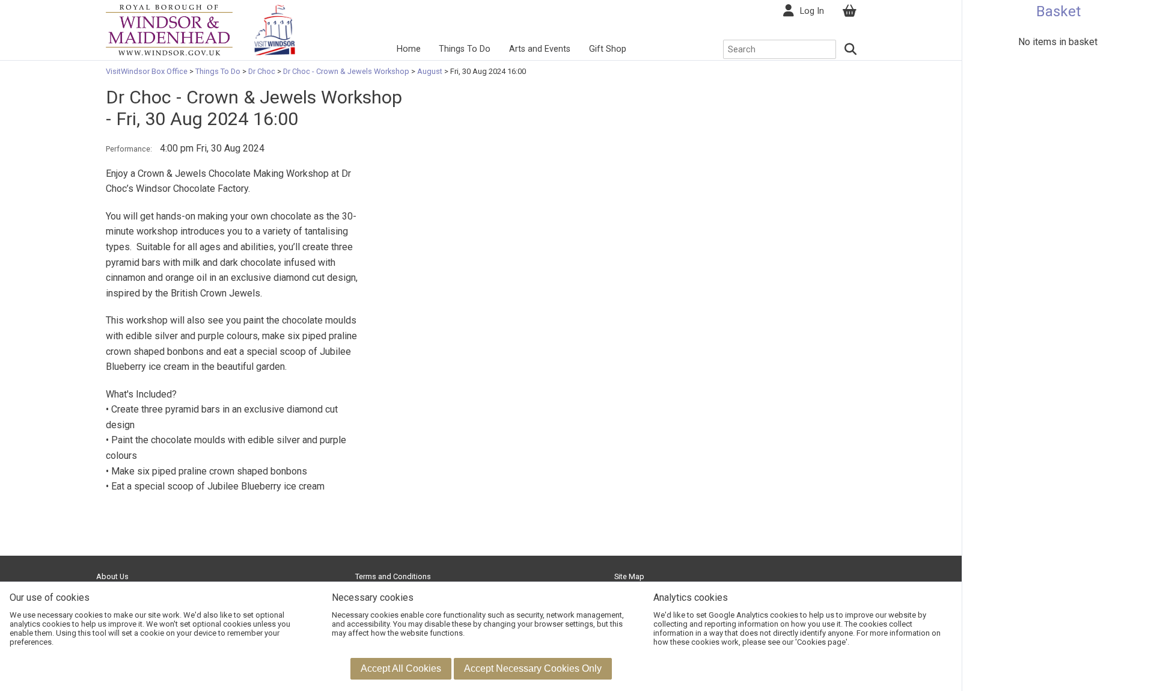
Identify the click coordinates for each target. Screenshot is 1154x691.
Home (409, 49)
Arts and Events (539, 49)
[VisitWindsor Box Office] (169, 29)
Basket (1058, 11)
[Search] (851, 49)
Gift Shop (607, 49)
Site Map (629, 576)
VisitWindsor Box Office (147, 71)
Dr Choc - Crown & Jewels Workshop (346, 71)
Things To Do (464, 49)
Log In (812, 11)
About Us (112, 576)
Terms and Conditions (393, 576)
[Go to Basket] (849, 11)
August (429, 71)
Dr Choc (261, 71)
